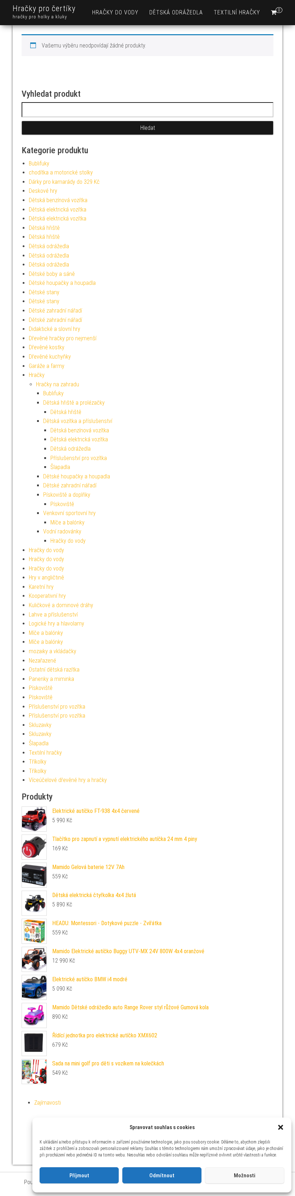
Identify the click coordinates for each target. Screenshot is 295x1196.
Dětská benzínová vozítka (58, 200)
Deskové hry (43, 190)
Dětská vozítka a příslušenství (77, 421)
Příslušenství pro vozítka (78, 458)
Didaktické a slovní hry (54, 329)
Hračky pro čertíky (44, 8)
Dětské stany (44, 292)
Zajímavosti (47, 1102)
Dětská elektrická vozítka (57, 209)
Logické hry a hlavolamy (56, 623)
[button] (280, 1127)
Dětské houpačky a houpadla (62, 282)
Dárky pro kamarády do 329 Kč (64, 181)
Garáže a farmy (46, 366)
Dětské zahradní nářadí (55, 310)
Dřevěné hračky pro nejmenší (62, 338)
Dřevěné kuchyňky (50, 356)
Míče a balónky (67, 522)
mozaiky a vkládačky (52, 651)
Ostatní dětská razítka (54, 669)
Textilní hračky (237, 12)
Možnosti (244, 1175)
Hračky (37, 375)
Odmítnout (161, 1175)
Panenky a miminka (51, 679)
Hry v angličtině (46, 577)
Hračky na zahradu (57, 384)
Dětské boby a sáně (52, 273)
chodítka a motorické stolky (61, 172)
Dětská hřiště (44, 227)
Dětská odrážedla (176, 12)
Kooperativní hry (47, 595)
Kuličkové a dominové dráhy (61, 605)
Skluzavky (40, 725)
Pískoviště (62, 504)
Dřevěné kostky (46, 347)
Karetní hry (41, 586)
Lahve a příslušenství (53, 614)
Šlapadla (60, 467)
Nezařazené (42, 660)
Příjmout (79, 1175)
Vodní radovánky (62, 531)
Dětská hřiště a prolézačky (74, 402)
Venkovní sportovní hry (69, 513)
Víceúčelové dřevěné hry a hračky (68, 780)
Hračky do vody (115, 12)
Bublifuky (39, 163)
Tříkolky (37, 761)
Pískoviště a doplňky (66, 494)
